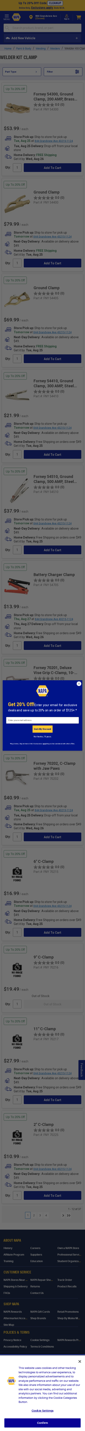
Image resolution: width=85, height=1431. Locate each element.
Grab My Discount (42, 728)
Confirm (42, 1422)
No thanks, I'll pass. (42, 736)
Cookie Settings (42, 1410)
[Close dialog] (79, 683)
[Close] (80, 1361)
